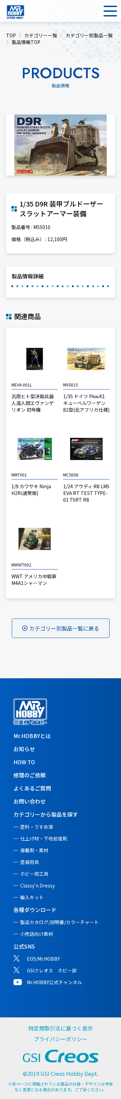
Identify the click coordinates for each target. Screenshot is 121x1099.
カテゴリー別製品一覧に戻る (64, 628)
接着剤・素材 (34, 850)
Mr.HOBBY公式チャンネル (54, 982)
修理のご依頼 (29, 775)
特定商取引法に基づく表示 (60, 1028)
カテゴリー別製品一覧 (89, 35)
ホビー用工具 (34, 873)
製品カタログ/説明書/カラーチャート (59, 922)
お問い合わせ (29, 801)
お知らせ (24, 749)
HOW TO (24, 762)
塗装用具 (29, 862)
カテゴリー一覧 (40, 35)
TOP (11, 35)
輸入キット (32, 897)
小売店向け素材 (36, 933)
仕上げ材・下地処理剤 (43, 838)
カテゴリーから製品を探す (45, 814)
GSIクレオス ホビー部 (52, 970)
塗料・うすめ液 (36, 826)
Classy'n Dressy (37, 885)
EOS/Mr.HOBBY (43, 958)
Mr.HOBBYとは (32, 736)
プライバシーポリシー (60, 1039)
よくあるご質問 (32, 788)
